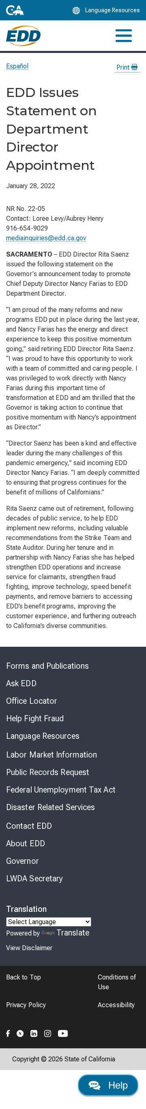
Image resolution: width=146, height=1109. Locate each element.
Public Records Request (47, 772)
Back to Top (23, 977)
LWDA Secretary (34, 878)
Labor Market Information (51, 755)
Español (17, 66)
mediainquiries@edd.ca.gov (46, 238)
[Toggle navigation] (123, 35)
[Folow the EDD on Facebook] (8, 1032)
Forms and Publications (47, 666)
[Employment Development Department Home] (23, 36)
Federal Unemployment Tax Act (61, 790)
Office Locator (31, 701)
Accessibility (116, 1005)
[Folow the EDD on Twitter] (20, 1032)
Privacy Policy (26, 1005)
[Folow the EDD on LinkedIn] (34, 1032)
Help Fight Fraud (35, 718)
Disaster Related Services (50, 807)
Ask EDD (21, 683)
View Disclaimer (29, 948)
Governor (22, 861)
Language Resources (42, 736)
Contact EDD (29, 826)
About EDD (25, 843)
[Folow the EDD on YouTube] (63, 1032)
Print (123, 67)
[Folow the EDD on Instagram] (48, 1032)
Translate (72, 933)
